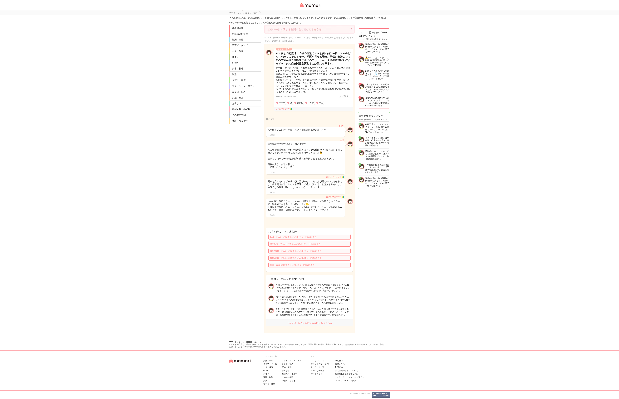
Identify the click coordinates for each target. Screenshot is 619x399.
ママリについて (317, 360)
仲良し (300, 103)
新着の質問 (237, 28)
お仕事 (235, 62)
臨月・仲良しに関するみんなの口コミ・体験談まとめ (293, 237)
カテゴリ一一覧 (317, 370)
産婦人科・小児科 (241, 109)
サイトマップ (316, 374)
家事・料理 (237, 68)
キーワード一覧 (317, 367)
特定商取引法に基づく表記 (346, 374)
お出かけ (236, 103)
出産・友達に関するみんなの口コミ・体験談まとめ (292, 265)
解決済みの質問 (240, 33)
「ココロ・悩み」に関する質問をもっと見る (309, 322)
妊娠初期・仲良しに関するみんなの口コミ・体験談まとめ (295, 244)
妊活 (234, 74)
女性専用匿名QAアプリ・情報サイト (310, 7)
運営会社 (339, 360)
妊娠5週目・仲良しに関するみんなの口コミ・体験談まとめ (296, 251)
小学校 (311, 103)
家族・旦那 (237, 97)
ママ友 (282, 103)
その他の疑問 (239, 115)
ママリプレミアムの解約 (345, 380)
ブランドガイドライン (320, 364)
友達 (321, 103)
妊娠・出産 (237, 39)
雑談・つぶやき (240, 121)
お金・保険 (237, 51)
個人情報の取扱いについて (346, 370)
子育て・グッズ (240, 45)
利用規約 (339, 367)
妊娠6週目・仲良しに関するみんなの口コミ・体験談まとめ (296, 258)
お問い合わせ (341, 364)
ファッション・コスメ (243, 86)
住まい (235, 57)
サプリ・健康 (239, 80)
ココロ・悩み (239, 91)
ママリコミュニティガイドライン (349, 377)
